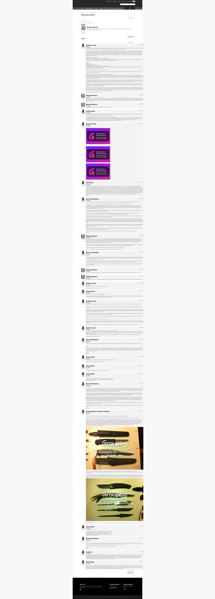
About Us (112, 8)
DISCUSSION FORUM (127, 586)
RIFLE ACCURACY (113, 586)
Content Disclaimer (121, 596)
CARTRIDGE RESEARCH (114, 587)
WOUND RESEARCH (113, 588)
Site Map (95, 596)
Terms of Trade (106, 596)
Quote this (141, 44)
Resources (86, 12)
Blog (106, 8)
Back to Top (91, 596)
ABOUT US (125, 589)
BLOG (124, 587)
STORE (124, 588)
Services (101, 8)
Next (132, 18)
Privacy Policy (100, 596)
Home (82, 8)
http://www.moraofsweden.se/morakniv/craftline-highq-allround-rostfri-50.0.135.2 (102, 424)
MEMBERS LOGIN (109, 1)
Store (96, 8)
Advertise (127, 596)
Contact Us (118, 8)
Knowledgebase (89, 8)
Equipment (89, 22)
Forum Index (83, 22)
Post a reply (131, 36)
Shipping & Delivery (113, 596)
